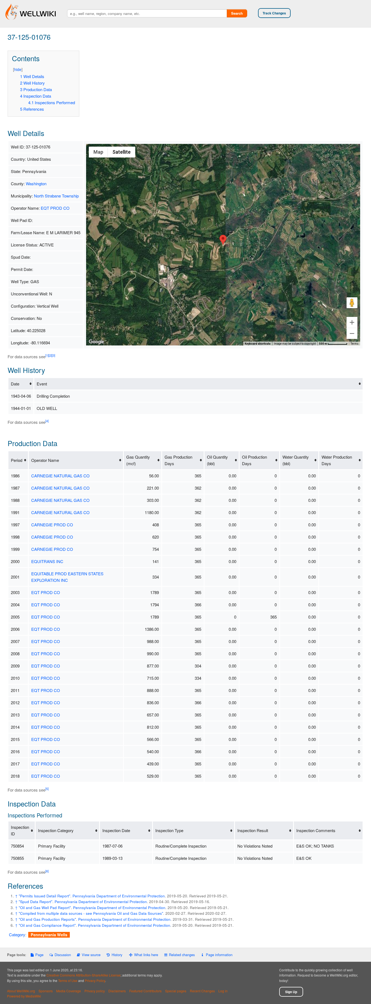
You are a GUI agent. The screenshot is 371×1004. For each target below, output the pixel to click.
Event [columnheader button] (42, 384)
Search (237, 13)
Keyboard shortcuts (258, 343)
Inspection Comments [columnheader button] (315, 830)
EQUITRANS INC (47, 561)
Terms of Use (67, 980)
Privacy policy (94, 990)
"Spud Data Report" (35, 901)
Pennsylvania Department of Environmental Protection (119, 895)
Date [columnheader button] (15, 384)
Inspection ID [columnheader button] (20, 830)
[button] (223, 240)
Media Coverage (68, 990)
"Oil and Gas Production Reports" (47, 919)
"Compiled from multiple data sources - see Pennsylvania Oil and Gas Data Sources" (91, 913)
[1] (47, 355)
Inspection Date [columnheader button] (116, 830)
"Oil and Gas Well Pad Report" (45, 907)
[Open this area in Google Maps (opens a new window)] (96, 341)
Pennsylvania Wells (49, 934)
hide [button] (17, 69)
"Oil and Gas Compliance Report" (47, 925)
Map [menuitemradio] (98, 152)
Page (39, 954)
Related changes (182, 954)
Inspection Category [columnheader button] (56, 830)
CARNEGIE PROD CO (52, 524)
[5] (47, 788)
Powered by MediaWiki (24, 996)
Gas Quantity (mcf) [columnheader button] (138, 460)
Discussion (63, 954)
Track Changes (274, 13)
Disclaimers (117, 990)
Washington (36, 183)
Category (17, 934)
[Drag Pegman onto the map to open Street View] (352, 302)
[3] (53, 355)
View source (91, 954)
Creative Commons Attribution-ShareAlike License (83, 975)
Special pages (175, 990)
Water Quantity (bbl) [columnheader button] (295, 460)
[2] (50, 355)
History (117, 954)
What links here (146, 954)
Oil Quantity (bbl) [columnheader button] (217, 460)
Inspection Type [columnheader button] (169, 830)
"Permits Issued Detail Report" (44, 895)
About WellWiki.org (21, 990)
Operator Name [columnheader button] (45, 460)
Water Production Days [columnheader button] (337, 460)
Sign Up (291, 991)
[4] (47, 421)
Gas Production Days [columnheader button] (178, 460)
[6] (47, 871)
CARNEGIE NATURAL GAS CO (60, 475)
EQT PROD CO (55, 208)
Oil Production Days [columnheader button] (254, 460)
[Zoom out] (352, 333)
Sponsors (46, 990)
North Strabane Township (56, 196)
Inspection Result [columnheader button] (252, 830)
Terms (355, 343)
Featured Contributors (145, 990)
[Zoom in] (352, 322)
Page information (219, 954)
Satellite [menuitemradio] (121, 152)
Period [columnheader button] (16, 460)
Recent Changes (202, 990)
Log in (223, 990)
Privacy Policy (95, 980)
